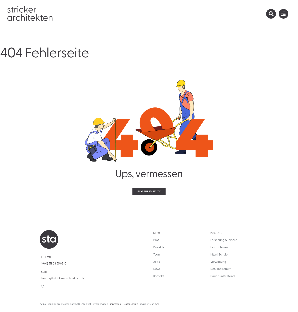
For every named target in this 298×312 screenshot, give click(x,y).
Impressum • (116, 303)
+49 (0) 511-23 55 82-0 (52, 263)
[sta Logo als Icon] (48, 231)
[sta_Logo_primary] (30, 7)
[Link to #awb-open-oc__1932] (283, 14)
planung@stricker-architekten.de (61, 278)
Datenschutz (131, 303)
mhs (157, 303)
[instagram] (42, 287)
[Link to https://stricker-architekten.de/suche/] (271, 14)
